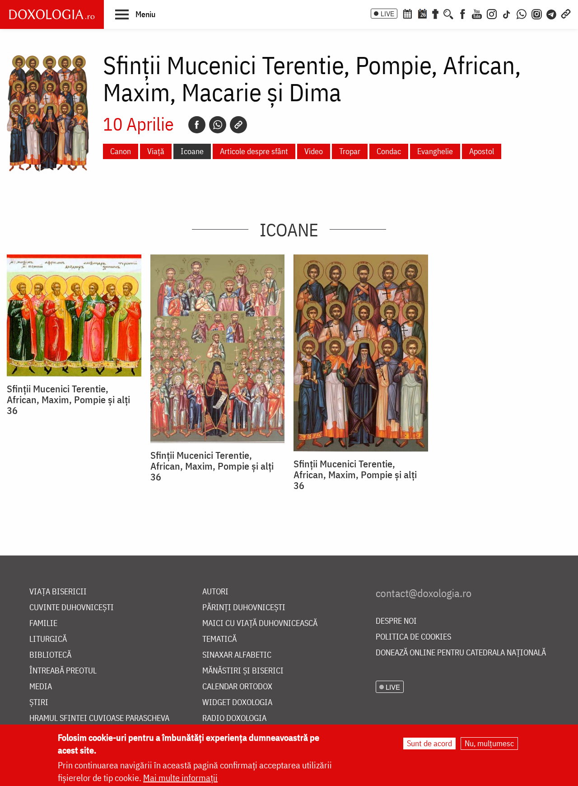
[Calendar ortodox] (407, 13)
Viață (155, 151)
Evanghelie (435, 151)
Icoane (192, 151)
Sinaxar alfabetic (236, 655)
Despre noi (396, 621)
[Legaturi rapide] (565, 13)
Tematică (219, 639)
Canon (120, 151)
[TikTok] (506, 13)
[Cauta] (448, 13)
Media (40, 687)
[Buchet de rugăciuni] (435, 13)
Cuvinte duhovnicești (71, 607)
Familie (43, 623)
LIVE (387, 13)
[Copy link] (238, 124)
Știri (38, 702)
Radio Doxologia (234, 718)
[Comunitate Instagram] (536, 13)
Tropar (349, 151)
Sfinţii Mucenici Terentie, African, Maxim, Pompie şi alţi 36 (68, 399)
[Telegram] (551, 13)
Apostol (481, 151)
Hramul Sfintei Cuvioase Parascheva (99, 718)
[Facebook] (462, 13)
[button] (135, 14)
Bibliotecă (50, 655)
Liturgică (48, 639)
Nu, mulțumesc (489, 743)
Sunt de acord (429, 743)
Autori (215, 592)
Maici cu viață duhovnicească (259, 623)
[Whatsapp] (217, 124)
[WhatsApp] (521, 13)
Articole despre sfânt (254, 151)
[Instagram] (491, 13)
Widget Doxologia (237, 702)
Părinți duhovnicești (243, 607)
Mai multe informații (180, 778)
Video (313, 151)
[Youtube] (477, 13)
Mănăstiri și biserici (243, 671)
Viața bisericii (58, 592)
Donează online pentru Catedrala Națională (461, 653)
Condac (389, 151)
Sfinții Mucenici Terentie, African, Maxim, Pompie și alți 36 (355, 474)
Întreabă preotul (63, 671)
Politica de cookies (413, 637)
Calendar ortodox (237, 687)
